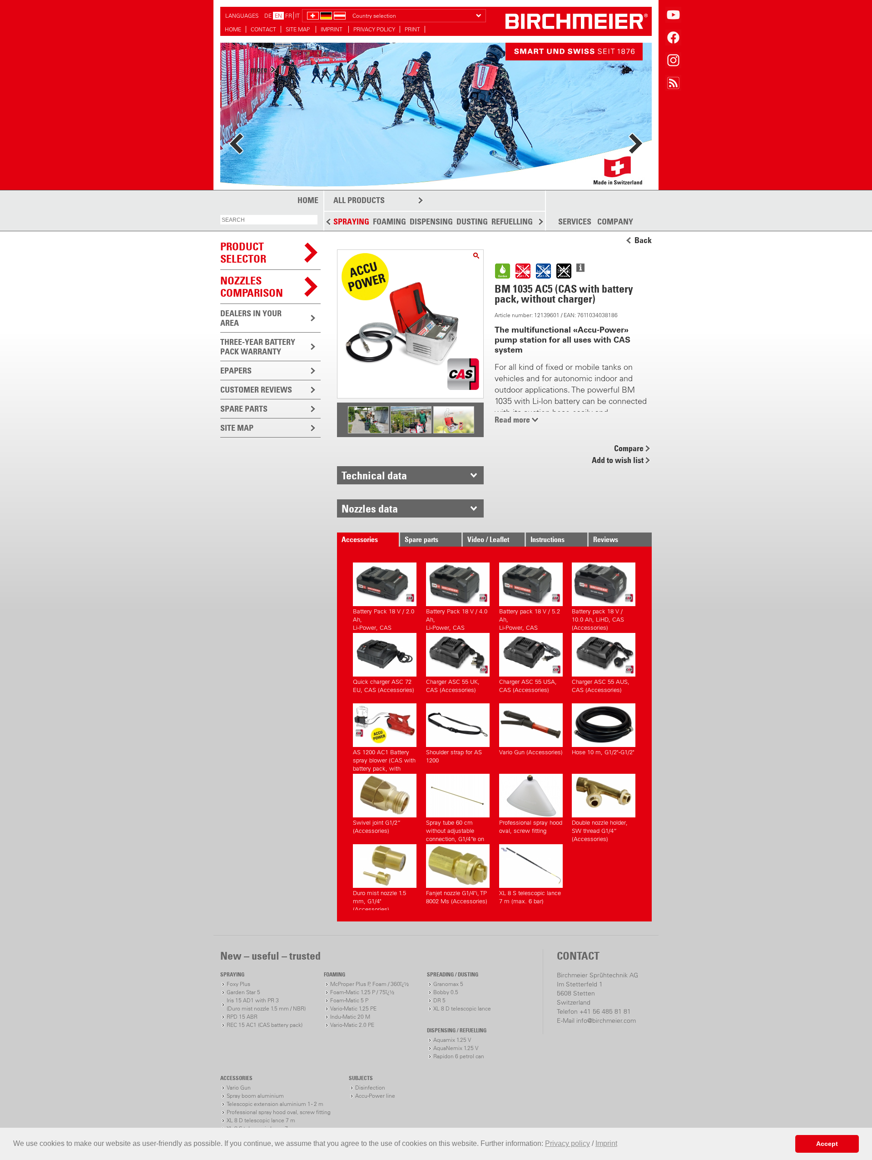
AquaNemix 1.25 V (455, 1048)
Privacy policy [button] (567, 1143)
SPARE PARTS (244, 408)
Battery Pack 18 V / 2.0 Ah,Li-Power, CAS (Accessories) (383, 618)
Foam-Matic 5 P (349, 1000)
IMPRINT (332, 29)
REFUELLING (512, 221)
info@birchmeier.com (606, 1020)
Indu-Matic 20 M (350, 1016)
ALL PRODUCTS (359, 200)
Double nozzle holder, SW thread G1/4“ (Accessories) (600, 829)
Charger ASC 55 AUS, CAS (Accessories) (600, 685)
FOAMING (389, 221)
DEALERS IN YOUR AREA (251, 318)
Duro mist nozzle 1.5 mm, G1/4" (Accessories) (379, 900)
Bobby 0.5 (445, 992)
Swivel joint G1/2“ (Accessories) (377, 826)
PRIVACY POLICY (374, 29)
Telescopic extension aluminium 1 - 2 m (275, 1103)
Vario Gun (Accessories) (531, 752)
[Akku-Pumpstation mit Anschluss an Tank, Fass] (368, 431)
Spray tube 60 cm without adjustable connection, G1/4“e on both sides (455, 829)
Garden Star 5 (243, 992)
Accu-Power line (375, 1095)
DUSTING (472, 221)
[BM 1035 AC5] (476, 256)
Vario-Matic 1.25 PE (353, 1008)
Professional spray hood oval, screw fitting (530, 826)
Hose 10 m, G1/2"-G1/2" (603, 752)
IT (297, 15)
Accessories (360, 539)
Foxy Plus (238, 984)
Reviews (605, 539)
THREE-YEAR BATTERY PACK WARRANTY (257, 346)
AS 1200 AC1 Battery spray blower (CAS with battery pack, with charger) (384, 759)
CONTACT (263, 29)
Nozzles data (370, 508)
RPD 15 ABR (242, 1016)
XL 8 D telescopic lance (462, 1008)
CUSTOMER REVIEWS (256, 389)
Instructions (547, 539)
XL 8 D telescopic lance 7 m (261, 1120)
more (259, 140)
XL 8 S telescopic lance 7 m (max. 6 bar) (530, 897)
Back (643, 240)
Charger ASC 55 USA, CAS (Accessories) (528, 685)
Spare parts (421, 539)
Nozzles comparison (251, 286)
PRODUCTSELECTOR (243, 252)
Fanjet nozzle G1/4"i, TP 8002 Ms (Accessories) (456, 897)
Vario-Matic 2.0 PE (352, 1024)
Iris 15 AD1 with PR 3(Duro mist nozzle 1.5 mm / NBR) (266, 1004)
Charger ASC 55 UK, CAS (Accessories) (453, 685)
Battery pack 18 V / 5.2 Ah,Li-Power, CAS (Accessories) (529, 618)
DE (268, 15)
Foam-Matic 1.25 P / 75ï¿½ (362, 992)
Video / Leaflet (488, 539)
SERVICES (574, 221)
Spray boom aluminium (255, 1095)
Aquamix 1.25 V (452, 1039)
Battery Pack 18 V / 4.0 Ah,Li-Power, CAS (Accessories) (456, 618)
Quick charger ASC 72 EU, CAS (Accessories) (383, 685)
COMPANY (615, 221)
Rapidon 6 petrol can (458, 1056)
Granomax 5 (448, 984)
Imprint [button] (606, 1143)
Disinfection (370, 1087)
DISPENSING (431, 221)
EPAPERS (236, 370)
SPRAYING (351, 221)
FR (288, 15)
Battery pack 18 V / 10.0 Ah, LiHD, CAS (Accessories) (598, 618)
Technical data (374, 475)
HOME (233, 29)
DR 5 (439, 1000)
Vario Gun (239, 1087)
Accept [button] (827, 1143)
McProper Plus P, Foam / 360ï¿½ (369, 984)
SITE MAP (298, 29)
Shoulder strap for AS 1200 (454, 756)
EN (278, 15)
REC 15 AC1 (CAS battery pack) (264, 1024)
